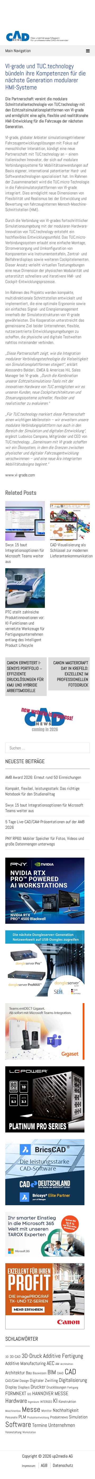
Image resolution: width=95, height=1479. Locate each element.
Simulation (78, 1417)
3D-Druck (32, 1356)
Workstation (29, 1432)
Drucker (38, 1387)
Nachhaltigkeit (66, 1410)
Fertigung (72, 1387)
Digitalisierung (73, 1380)
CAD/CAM (11, 1380)
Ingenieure (33, 1402)
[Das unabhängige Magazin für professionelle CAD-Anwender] (47, 24)
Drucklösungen (56, 1387)
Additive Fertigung (63, 1355)
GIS (29, 1394)
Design (24, 1380)
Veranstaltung (13, 1432)
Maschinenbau (13, 1411)
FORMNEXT (15, 1393)
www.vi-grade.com (20, 475)
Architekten (66, 1364)
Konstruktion (67, 1401)
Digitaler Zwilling (44, 1380)
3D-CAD (15, 1356)
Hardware (16, 1401)
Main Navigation (18, 50)
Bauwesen (39, 1373)
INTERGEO (46, 1402)
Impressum (28, 1466)
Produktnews (59, 1417)
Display (11, 1387)
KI (55, 1401)
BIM (52, 1372)
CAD (70, 1372)
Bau (29, 1373)
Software (18, 1424)
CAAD (60, 1373)
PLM (22, 1417)
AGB (44, 1465)
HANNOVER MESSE (50, 1393)
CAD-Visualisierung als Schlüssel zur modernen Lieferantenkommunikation (71, 550)
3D (7, 1357)
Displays (24, 1387)
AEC (50, 1363)
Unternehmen (61, 1425)
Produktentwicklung (38, 1417)
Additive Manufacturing (25, 1363)
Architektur (15, 1372)
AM (57, 1364)
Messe (31, 1409)
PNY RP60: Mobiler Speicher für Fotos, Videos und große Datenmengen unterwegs (44, 841)
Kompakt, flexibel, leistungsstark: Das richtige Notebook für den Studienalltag (42, 791)
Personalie (11, 1417)
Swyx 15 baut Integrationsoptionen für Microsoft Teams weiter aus (24, 553)
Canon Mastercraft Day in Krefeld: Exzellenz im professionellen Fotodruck (70, 674)
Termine (39, 1425)
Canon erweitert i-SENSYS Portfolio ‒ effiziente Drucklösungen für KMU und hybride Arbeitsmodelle (25, 676)
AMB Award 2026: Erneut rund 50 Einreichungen (43, 777)
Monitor (46, 1410)
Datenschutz (63, 1465)
